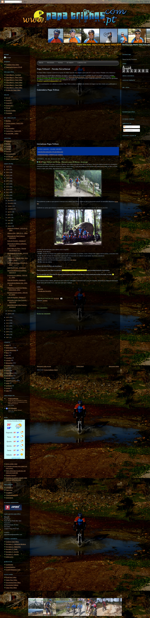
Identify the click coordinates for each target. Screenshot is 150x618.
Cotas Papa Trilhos (11, 587)
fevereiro (10, 311)
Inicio (41, 63)
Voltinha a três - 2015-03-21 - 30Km (17, 233)
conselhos (9, 358)
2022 (7, 178)
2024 (7, 172)
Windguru (8, 141)
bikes (7, 352)
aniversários (9, 347)
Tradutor (8, 146)
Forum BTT (9, 103)
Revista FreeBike (11, 110)
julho (9, 214)
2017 (7, 192)
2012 (7, 323)
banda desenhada (11, 350)
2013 (7, 320)
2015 (7, 198)
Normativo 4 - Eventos (12, 552)
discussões (9, 363)
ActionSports (9, 497)
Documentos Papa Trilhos (13, 582)
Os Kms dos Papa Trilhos (13, 90)
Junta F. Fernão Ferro (12, 159)
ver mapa (73, 260)
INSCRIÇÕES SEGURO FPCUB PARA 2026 (50, 152)
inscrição (40, 289)
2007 (7, 337)
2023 (7, 175)
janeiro (10, 313)
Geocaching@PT (11, 154)
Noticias (8, 149)
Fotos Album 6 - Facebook (13, 75)
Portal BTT (9, 100)
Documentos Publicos (12, 585)
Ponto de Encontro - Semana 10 (16, 297)
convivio (8, 360)
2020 (7, 184)
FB (7, 368)
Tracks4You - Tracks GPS (13, 131)
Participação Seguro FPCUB (14, 67)
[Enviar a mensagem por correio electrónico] (61, 298)
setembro (10, 209)
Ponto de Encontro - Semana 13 (16, 241)
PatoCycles (9, 490)
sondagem (9, 385)
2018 (7, 189)
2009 (7, 331)
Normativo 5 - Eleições (12, 554)
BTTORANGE (12, 408)
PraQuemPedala (13, 398)
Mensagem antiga (114, 366)
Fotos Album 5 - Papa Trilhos (14, 77)
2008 (7, 334)
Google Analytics (10, 567)
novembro (11, 203)
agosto (10, 212)
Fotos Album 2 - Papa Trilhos (14, 85)
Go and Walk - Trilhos (12, 133)
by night (70, 63)
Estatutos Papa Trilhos (12, 541)
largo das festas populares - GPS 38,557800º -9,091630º (85, 77)
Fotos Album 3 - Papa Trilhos (14, 82)
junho (9, 217)
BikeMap (8, 120)
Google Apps (9, 564)
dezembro (11, 200)
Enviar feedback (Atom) (51, 370)
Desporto (8, 151)
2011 (7, 326)
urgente (8, 388)
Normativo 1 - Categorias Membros (16, 544)
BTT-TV (8, 98)
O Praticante (9, 156)
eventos (8, 365)
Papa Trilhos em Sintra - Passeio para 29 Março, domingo (65, 162)
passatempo (9, 375)
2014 (7, 317)
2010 (7, 329)
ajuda (7, 345)
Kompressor (9, 487)
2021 (7, 181)
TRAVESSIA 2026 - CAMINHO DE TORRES (50, 154)
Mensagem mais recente (44, 366)
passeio (8, 378)
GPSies (8, 126)
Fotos (60, 63)
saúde (7, 383)
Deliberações (9, 557)
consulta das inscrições (44, 291)
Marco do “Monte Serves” (15, 410)
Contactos (81, 63)
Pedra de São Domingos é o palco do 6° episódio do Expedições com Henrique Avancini (17, 402)
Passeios (50, 63)
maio (9, 220)
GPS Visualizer (10, 128)
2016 (7, 195)
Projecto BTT (9, 105)
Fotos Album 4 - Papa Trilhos (14, 80)
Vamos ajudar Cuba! (11, 464)
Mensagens (128, 126)
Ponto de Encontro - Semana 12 (16, 267)
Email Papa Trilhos (11, 577)
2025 (7, 169)
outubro (10, 206)
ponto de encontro (11, 380)
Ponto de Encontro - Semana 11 (16, 280)
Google (8, 143)
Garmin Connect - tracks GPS (14, 123)
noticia (7, 370)
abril (9, 223)
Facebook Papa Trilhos (12, 64)
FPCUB (8, 108)
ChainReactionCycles (12, 495)
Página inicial (80, 366)
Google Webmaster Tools (13, 569)
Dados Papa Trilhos (11, 580)
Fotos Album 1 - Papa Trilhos (14, 87)
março (10, 226)
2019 (7, 186)
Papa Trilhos (9, 373)
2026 (7, 166)
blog (7, 355)
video (7, 390)
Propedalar (9, 113)
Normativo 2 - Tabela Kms (13, 546)
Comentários (129, 130)
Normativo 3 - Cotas (11, 549)
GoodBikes (9, 492)
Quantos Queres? (11, 475)
